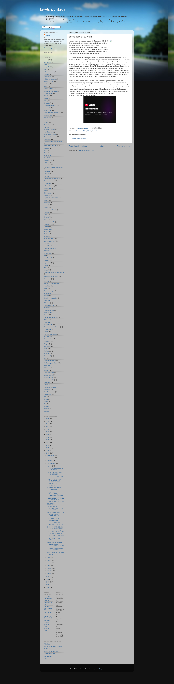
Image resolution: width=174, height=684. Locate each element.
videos (46, 399)
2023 (48, 426)
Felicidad (46, 212)
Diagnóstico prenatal (50, 145)
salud (45, 348)
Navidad (46, 295)
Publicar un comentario (78, 138)
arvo (45, 658)
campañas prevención (51, 91)
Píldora (46, 315)
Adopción (47, 67)
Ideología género (49, 241)
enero (50, 573)
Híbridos (46, 234)
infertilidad (47, 246)
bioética (46, 84)
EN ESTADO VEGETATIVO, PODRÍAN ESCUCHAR (55, 494)
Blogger (100, 669)
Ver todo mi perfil (49, 48)
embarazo (47, 171)
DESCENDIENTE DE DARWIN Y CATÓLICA (55, 523)
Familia (46, 207)
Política (46, 320)
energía (46, 176)
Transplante (47, 394)
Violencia (46, 408)
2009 (48, 584)
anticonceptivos (49, 72)
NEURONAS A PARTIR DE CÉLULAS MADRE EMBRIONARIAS (55, 514)
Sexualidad (47, 356)
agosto (50, 466)
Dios (45, 150)
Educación (47, 165)
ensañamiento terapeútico (52, 178)
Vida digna (47, 644)
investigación (48, 253)
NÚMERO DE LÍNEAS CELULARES (54, 488)
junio (49, 560)
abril (49, 565)
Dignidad (46, 148)
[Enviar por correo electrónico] (93, 128)
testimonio (47, 382)
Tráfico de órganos (50, 387)
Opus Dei (47, 300)
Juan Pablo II (48, 258)
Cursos (46, 122)
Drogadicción (48, 160)
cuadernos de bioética (51, 651)
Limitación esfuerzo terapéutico (54, 272)
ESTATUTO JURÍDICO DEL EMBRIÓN (54, 473)
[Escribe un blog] (95, 128)
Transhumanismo (49, 392)
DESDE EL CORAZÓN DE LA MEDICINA (55, 469)
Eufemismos (48, 193)
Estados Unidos (49, 186)
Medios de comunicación (52, 283)
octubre (50, 460)
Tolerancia (47, 384)
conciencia (47, 108)
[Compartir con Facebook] (99, 128)
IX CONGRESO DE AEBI (55, 477)
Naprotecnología (49, 291)
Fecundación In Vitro (50, 210)
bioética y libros (52, 9)
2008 (48, 587)
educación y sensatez (47, 621)
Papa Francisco (97, 131)
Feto (45, 214)
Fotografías (47, 224)
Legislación (47, 263)
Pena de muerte (49, 310)
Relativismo (47, 341)
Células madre (48, 93)
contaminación (48, 115)
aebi (45, 69)
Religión (46, 344)
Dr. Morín (47, 157)
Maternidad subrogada (51, 276)
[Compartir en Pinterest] (101, 128)
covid (45, 120)
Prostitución (47, 329)
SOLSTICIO (51, 504)
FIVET (46, 219)
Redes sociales (48, 339)
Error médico (48, 183)
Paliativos (47, 303)
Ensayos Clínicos (49, 181)
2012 (48, 577)
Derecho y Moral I (47, 629)
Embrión (46, 173)
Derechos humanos (50, 137)
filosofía (46, 217)
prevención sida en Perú (48, 617)
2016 (48, 445)
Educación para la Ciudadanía (53, 167)
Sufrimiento (47, 368)
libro (45, 267)
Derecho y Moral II (47, 625)
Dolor (45, 153)
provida (46, 332)
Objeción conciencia (50, 298)
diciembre (51, 455)
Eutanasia (47, 202)
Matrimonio (47, 279)
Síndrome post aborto (51, 363)
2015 (48, 447)
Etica (45, 190)
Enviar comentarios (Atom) (86, 150)
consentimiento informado (52, 112)
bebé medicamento (50, 79)
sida (45, 358)
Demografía (47, 125)
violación (46, 406)
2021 (48, 432)
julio (49, 557)
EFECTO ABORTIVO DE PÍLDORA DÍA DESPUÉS (55, 534)
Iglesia (89, 131)
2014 (48, 450)
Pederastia (47, 307)
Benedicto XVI (48, 81)
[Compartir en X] (97, 128)
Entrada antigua (123, 146)
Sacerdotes (47, 346)
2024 (48, 424)
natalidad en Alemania (48, 613)
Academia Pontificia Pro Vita (53, 646)
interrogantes (48, 656)
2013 (48, 453)
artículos (46, 74)
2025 (48, 421)
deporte (46, 127)
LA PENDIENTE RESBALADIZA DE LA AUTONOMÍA (54, 508)
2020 (48, 434)
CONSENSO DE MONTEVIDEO (52, 484)
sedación (46, 353)
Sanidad (46, 351)
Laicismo (46, 260)
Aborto (46, 60)
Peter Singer (48, 312)
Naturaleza (47, 293)
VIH (45, 404)
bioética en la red (49, 653)
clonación (47, 103)
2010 (48, 582)
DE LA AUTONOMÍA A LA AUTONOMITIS (55, 549)
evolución (47, 205)
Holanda (46, 236)
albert (48, 35)
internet (46, 250)
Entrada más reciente (78, 146)
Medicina (46, 281)
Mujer (45, 288)
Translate (57, 29)
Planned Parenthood (50, 317)
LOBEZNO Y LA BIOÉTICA (55, 531)
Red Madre (47, 336)
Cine (45, 101)
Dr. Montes (47, 155)
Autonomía (47, 76)
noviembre (51, 458)
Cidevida (46, 96)
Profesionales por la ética (52, 327)
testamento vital (49, 380)
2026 (48, 418)
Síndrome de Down (50, 360)
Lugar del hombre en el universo (48, 598)
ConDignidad (48, 649)
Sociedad (47, 365)
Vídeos (46, 401)
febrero (50, 571)
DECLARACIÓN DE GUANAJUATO (53, 519)
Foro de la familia (49, 222)
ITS (45, 255)
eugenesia (47, 195)
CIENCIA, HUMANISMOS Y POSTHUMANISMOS (55, 527)
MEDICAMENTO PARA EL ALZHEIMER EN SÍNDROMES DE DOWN (55, 499)
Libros (46, 270)
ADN (45, 64)
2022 (48, 429)
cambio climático (49, 88)
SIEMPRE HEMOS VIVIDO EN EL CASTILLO (55, 480)
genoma (46, 226)
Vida (45, 397)
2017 (48, 442)
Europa (46, 200)
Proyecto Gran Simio (50, 334)
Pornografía (47, 322)
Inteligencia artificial (50, 248)
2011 (47, 579)
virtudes (46, 411)
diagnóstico (47, 139)
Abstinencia (47, 62)
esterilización (48, 188)
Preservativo (48, 324)
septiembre (51, 463)
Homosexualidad (81, 131)
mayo (49, 563)
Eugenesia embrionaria (51, 198)
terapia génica (48, 377)
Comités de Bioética (50, 105)
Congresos (47, 110)
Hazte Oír (47, 231)
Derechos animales (50, 134)
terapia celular (48, 375)
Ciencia (46, 98)
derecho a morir (49, 132)
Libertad (46, 265)
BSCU (46, 86)
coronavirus (47, 117)
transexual (47, 389)
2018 (48, 440)
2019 (48, 437)
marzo (50, 568)
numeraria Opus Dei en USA (48, 608)
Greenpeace (48, 229)
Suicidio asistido (49, 372)
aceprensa (47, 661)
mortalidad (47, 286)
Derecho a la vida (49, 129)
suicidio (46, 370)
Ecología (46, 162)
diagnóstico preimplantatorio (53, 141)
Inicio (102, 146)
